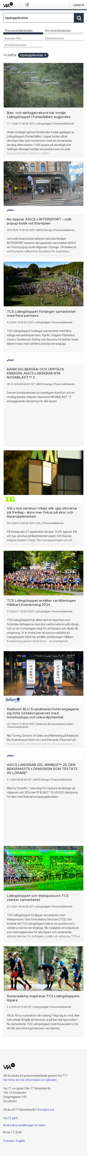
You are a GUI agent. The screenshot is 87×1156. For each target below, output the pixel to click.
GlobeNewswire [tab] (54, 38)
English (20, 1140)
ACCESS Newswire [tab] (15, 45)
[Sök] (79, 18)
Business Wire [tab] (13, 38)
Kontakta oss (46, 1109)
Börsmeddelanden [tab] (58, 31)
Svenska (8, 1140)
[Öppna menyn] (28, 4)
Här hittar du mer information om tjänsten (30, 1080)
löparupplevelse (31, 55)
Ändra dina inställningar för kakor (24, 1125)
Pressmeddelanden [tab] (19, 31)
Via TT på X (10, 1118)
